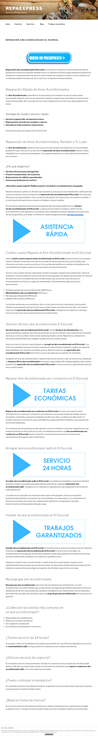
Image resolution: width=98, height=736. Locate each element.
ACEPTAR (49, 734)
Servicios (30, 24)
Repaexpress (24, 8)
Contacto (18, 24)
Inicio (8, 24)
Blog (42, 24)
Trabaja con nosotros (56, 24)
